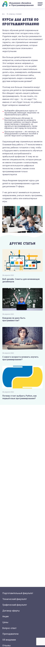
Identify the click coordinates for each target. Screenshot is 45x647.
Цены (5, 622)
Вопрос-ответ (9, 628)
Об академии (9, 639)
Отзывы (6, 645)
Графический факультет (14, 604)
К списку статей (14, 14)
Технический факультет (14, 599)
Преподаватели (10, 634)
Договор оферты (11, 610)
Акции (5, 616)
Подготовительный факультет (17, 593)
